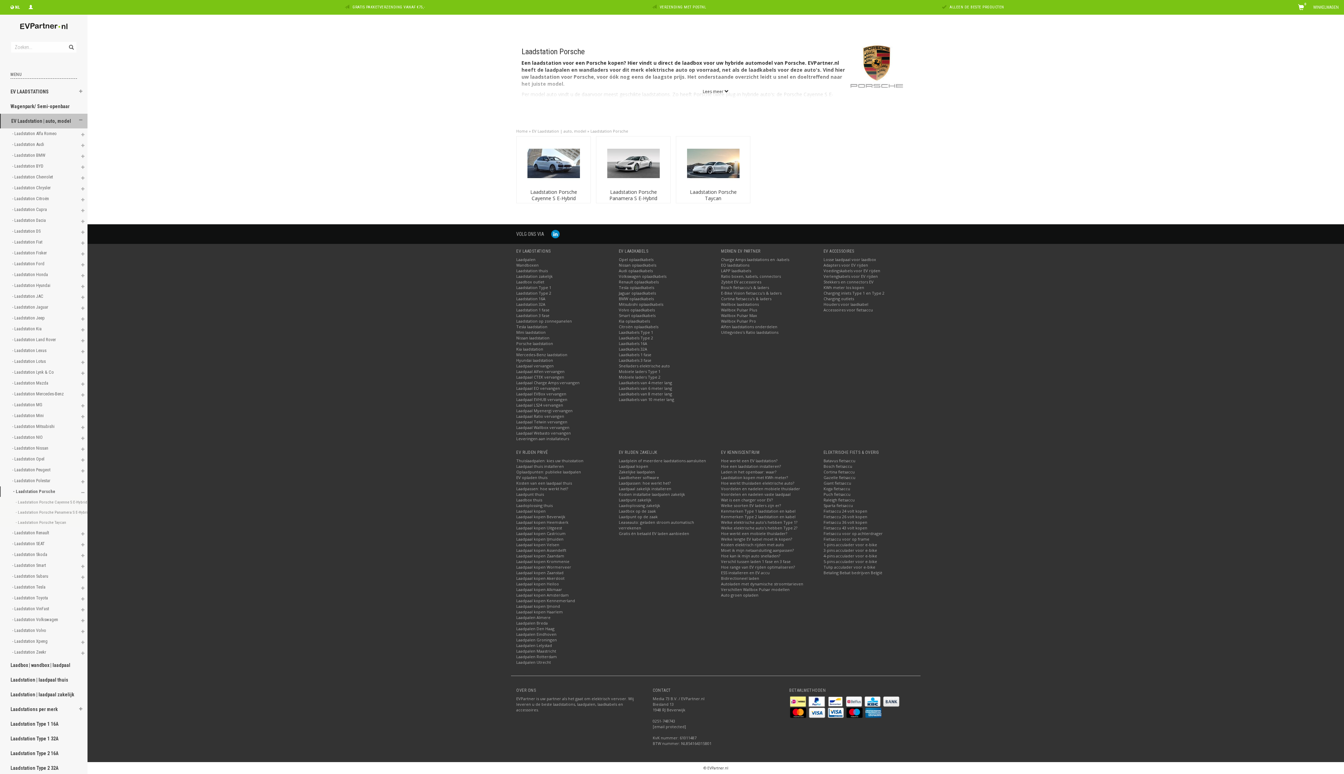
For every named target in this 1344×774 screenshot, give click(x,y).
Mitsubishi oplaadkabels (641, 304)
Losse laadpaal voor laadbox (850, 259)
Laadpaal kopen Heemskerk (542, 522)
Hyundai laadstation (534, 360)
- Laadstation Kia (27, 328)
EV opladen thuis (531, 477)
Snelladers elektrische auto (644, 365)
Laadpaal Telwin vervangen (541, 421)
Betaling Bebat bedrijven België (853, 572)
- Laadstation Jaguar (30, 307)
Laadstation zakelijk (534, 276)
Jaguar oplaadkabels (637, 293)
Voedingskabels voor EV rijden (852, 270)
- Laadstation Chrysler (32, 187)
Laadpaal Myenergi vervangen (544, 410)
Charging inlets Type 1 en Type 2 (854, 293)
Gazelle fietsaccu (839, 477)
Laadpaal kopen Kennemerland (545, 600)
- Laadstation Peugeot (31, 469)
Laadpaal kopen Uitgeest (539, 527)
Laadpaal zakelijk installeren (645, 488)
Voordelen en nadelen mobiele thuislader (760, 488)
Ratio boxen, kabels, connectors (751, 276)
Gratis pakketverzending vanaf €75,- (388, 7)
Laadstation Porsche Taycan (713, 195)
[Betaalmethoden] (798, 701)
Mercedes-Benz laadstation (541, 354)
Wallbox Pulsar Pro (738, 321)
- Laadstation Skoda (30, 554)
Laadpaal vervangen (535, 365)
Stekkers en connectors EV (849, 281)
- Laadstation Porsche (34, 491)
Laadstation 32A (530, 304)
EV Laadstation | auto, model (41, 121)
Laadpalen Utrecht (533, 662)
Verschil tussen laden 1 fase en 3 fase (756, 561)
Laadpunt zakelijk (635, 499)
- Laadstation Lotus (29, 361)
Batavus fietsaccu (839, 460)
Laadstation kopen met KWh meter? (754, 477)
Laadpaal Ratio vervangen (540, 416)
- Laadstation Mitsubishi (34, 426)
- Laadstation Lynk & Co (33, 372)
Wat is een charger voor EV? (747, 499)
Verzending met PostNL (683, 7)
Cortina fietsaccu (839, 471)
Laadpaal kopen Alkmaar (539, 589)
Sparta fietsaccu (838, 505)
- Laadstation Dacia (29, 220)
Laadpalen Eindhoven (536, 634)
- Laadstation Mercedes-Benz (38, 393)
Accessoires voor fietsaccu (848, 309)
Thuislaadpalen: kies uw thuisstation (549, 460)
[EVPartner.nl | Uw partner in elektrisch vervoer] (43, 26)
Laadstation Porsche (609, 131)
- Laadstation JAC (28, 296)
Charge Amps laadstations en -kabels (755, 259)
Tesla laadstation (531, 326)
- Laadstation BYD (28, 166)
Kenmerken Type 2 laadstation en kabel (758, 516)
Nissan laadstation (533, 337)
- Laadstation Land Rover (34, 339)
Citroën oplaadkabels (638, 326)
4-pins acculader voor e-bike (850, 555)
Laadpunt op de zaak (638, 516)
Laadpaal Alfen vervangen (540, 371)
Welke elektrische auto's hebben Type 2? (759, 527)
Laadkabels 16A (633, 343)
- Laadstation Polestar (31, 480)
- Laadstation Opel (29, 459)
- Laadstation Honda (30, 274)
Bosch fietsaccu (838, 466)
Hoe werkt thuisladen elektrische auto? (757, 483)
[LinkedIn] (555, 234)
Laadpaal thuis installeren (540, 466)
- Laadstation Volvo (29, 630)
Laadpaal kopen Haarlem (539, 611)
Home (522, 131)
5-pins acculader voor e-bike (850, 561)
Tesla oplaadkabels (636, 287)
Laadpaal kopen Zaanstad (540, 572)
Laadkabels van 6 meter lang (645, 388)
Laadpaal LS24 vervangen (539, 405)
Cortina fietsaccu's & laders (746, 298)
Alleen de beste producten (977, 7)
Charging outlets (839, 298)
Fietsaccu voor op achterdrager (853, 533)
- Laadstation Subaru (30, 576)
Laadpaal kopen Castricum (541, 533)
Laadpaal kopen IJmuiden (540, 539)
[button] (81, 92)
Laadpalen (526, 259)
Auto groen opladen (739, 595)
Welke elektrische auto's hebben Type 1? (759, 522)
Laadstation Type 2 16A (34, 753)
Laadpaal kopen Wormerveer (543, 567)
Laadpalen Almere (533, 617)
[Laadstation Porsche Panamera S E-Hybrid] (633, 163)
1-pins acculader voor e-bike (850, 544)
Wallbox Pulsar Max (739, 315)
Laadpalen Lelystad (534, 645)
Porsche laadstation (534, 343)
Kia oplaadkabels (634, 321)
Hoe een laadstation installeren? (751, 466)
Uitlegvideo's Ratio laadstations (749, 332)
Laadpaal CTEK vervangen (540, 377)
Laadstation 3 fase (533, 315)
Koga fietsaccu (837, 488)
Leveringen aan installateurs (542, 438)
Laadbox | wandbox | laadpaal (40, 665)
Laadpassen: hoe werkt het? (542, 488)
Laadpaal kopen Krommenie (542, 561)
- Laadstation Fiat (27, 242)
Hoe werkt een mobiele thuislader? (754, 533)
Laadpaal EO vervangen (538, 388)
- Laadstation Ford (29, 263)
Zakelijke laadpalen (637, 471)
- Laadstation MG (27, 404)
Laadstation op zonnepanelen (544, 321)
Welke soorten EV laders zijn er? (751, 505)
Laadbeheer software (639, 477)
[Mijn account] (31, 6)
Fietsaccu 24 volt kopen (845, 511)
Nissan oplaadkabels (637, 265)
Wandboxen (527, 265)
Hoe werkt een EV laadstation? (749, 460)
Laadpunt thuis (530, 494)
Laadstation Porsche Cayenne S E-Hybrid (553, 195)
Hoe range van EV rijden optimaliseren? (758, 567)
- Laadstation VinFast (31, 608)
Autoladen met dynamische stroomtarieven (762, 583)
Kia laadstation (529, 349)
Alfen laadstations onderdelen (749, 326)
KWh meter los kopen (844, 287)
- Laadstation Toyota (30, 597)
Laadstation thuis (532, 270)
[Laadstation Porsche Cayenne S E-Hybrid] (553, 163)
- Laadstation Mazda (30, 383)
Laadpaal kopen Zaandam (540, 555)
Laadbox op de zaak (637, 511)
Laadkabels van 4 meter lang (645, 382)
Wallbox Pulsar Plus (739, 309)
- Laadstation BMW (29, 155)
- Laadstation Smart (29, 565)
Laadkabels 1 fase (635, 354)
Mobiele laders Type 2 (639, 377)
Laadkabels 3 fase (635, 360)
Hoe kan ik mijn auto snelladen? (750, 555)
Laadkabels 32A (633, 349)
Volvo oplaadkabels (637, 309)
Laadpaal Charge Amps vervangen (548, 382)
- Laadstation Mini (28, 415)
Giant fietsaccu (837, 483)
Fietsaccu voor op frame (846, 539)
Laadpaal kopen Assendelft (541, 550)
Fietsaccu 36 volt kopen (845, 522)
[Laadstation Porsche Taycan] (713, 163)
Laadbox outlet (530, 281)
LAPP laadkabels (736, 270)
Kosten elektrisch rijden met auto (752, 544)
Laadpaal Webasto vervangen (543, 433)
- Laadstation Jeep (29, 318)
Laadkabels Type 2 (636, 337)
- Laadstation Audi (28, 144)
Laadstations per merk (34, 709)
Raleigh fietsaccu (839, 499)
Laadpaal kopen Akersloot (540, 578)
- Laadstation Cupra (30, 209)
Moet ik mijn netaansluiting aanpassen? (757, 550)
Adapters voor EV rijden (846, 265)
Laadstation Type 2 (533, 293)
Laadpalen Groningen (536, 639)
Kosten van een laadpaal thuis (544, 483)
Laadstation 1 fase (533, 309)
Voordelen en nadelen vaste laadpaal (756, 494)
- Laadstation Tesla (29, 587)
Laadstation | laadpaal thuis (39, 680)
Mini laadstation (531, 332)
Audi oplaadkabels (636, 270)
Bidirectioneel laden (740, 578)
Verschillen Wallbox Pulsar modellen (755, 589)
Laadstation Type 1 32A (34, 738)
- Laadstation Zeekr (29, 652)
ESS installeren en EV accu (745, 572)
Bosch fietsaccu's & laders (745, 287)
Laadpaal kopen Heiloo (537, 583)
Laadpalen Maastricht (536, 651)
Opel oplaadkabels (636, 259)
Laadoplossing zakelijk (639, 505)
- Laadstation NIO (28, 437)
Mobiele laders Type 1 (639, 371)
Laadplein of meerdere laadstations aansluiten (662, 460)
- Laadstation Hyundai (31, 285)
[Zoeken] (71, 43)
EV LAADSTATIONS (29, 91)
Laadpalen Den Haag (535, 628)
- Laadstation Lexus (30, 350)
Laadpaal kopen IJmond (538, 606)
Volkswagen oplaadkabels (642, 276)
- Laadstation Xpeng (30, 641)
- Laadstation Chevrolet (33, 177)
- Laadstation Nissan (30, 448)
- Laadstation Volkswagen (35, 619)
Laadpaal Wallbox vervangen (542, 427)
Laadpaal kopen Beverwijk (540, 516)
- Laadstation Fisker (30, 252)
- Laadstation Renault (31, 532)
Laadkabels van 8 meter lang (645, 393)
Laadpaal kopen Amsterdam (542, 595)
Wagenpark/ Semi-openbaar (40, 106)
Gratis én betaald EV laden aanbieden (654, 533)
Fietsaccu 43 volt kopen (845, 527)
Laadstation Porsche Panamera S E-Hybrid (633, 195)
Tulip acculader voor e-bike (849, 567)
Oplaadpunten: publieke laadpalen (548, 471)
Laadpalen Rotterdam (536, 656)
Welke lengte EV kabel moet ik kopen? (756, 539)
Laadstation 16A (530, 298)
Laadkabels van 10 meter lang (646, 399)
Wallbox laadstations (740, 304)
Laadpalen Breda (532, 623)
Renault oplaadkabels (639, 281)
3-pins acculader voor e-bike (850, 550)
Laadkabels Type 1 (636, 332)
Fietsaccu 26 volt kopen (845, 516)
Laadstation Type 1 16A (34, 724)
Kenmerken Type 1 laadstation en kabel (758, 511)
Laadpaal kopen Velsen (537, 544)
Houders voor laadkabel (846, 304)
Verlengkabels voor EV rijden (851, 276)
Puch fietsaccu (837, 494)
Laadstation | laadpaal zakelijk (42, 694)
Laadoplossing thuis (534, 505)
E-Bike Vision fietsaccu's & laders (751, 293)
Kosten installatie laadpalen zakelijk (652, 494)
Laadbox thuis (529, 499)
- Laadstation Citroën (31, 198)
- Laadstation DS (27, 231)
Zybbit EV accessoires (741, 281)
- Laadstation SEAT (29, 543)
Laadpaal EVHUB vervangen (541, 399)
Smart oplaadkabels (637, 315)
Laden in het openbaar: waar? (748, 471)
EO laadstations (735, 265)
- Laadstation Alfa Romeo (35, 133)
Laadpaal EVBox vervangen (541, 393)
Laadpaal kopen (531, 511)
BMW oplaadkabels (636, 298)
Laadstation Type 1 (533, 287)
